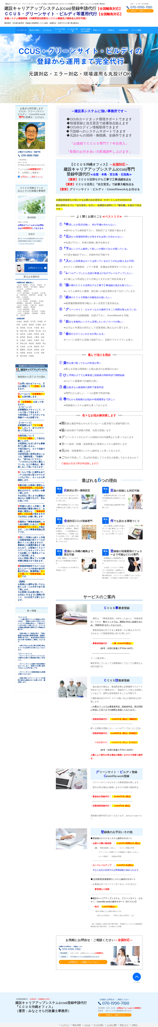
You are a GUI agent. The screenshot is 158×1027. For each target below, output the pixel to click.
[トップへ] (137, 977)
